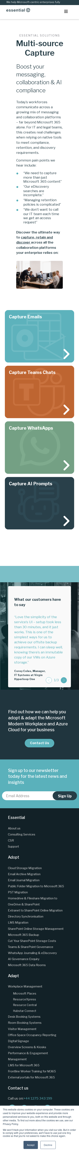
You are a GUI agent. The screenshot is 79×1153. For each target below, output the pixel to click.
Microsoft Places (24, 993)
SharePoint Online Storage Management (36, 929)
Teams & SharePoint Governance (30, 947)
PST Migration (18, 892)
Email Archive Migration (24, 874)
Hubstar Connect (24, 1011)
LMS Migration (18, 922)
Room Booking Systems (25, 1023)
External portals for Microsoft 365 (31, 1077)
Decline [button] (48, 1145)
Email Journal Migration (24, 880)
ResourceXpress (24, 999)
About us (14, 828)
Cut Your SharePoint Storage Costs (32, 941)
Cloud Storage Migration (25, 868)
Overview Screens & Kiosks (27, 1047)
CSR (11, 840)
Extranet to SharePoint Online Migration (35, 910)
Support (13, 846)
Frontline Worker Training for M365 (32, 1071)
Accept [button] (30, 1145)
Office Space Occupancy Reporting (32, 1035)
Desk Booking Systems (24, 1017)
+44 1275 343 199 (37, 1098)
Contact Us (39, 743)
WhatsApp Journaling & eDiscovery (32, 953)
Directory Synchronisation (25, 916)
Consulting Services (21, 834)
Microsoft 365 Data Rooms (27, 965)
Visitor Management (22, 1029)
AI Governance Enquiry (24, 959)
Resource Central (25, 1005)
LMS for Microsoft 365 (24, 1065)
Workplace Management (25, 986)
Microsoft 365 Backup (23, 935)
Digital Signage (18, 1041)
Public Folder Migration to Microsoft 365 (36, 886)
